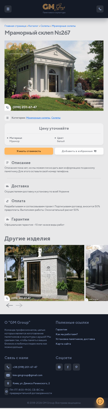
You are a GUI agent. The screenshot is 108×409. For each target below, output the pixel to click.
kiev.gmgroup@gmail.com (27, 375)
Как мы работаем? (67, 334)
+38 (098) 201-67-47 (25, 367)
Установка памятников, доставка (75, 338)
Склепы (45, 25)
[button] (79, 151)
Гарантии (61, 329)
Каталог (33, 25)
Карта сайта (63, 343)
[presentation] (9, 305)
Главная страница (15, 25)
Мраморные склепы (64, 25)
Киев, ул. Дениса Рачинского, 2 (31, 383)
